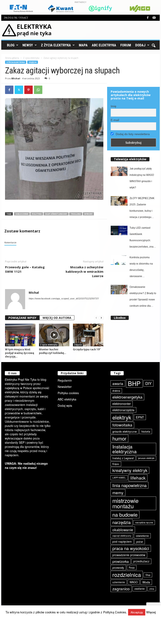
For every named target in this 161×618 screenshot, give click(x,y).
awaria (117, 383)
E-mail (115, 120)
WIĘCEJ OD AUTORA (57, 318)
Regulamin (65, 380)
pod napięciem (122, 541)
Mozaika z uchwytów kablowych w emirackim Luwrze (84, 271)
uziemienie (118, 582)
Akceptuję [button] (137, 612)
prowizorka (120, 561)
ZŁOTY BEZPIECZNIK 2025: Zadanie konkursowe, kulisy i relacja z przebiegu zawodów (142, 208)
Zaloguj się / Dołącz (16, 17)
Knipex (115, 463)
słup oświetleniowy (56, 214)
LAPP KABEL (119, 477)
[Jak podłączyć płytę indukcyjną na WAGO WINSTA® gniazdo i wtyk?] (119, 171)
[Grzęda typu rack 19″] (88, 335)
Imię (113, 106)
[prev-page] (96, 318)
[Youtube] (154, 18)
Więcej (151, 612)
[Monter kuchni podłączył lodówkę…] (54, 335)
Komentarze (10, 242)
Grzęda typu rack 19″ (87, 349)
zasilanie (139, 589)
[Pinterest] (28, 90)
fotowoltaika (122, 425)
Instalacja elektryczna (124, 449)
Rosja (132, 567)
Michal (16, 78)
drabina (116, 390)
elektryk (121, 417)
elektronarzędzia (123, 410)
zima (151, 588)
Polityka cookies (68, 393)
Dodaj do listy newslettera (132, 134)
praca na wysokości (130, 548)
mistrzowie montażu (125, 503)
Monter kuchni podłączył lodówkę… (52, 351)
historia (145, 431)
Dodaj (140, 45)
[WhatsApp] (38, 90)
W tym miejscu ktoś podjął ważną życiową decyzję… (19, 352)
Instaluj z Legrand (123, 458)
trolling (76, 214)
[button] (153, 45)
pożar (139, 542)
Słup (147, 574)
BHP (134, 383)
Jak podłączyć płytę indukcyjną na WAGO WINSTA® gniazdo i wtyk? (142, 178)
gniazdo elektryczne (124, 431)
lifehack (137, 478)
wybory (88, 214)
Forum (125, 45)
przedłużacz (141, 561)
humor (119, 438)
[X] (19, 90)
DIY (148, 383)
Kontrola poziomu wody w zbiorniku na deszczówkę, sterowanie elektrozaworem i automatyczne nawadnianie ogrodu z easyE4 (142, 267)
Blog (10, 45)
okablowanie (122, 529)
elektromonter (121, 403)
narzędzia (121, 522)
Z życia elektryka (56, 45)
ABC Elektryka (104, 45)
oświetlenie (142, 535)
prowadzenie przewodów (128, 555)
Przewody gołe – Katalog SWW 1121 (25, 269)
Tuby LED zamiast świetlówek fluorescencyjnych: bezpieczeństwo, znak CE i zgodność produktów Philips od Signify (142, 238)
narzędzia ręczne (144, 522)
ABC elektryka (67, 399)
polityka (37, 214)
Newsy (27, 45)
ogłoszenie (22, 214)
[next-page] (101, 318)
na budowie (125, 514)
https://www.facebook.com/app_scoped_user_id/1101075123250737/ (64, 298)
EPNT (140, 417)
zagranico (121, 588)
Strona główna (12, 57)
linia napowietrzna (129, 485)
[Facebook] (147, 18)
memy (117, 492)
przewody (118, 568)
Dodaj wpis (65, 405)
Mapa (83, 45)
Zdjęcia (32, 62)
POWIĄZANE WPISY (22, 318)
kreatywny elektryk (129, 470)
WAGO (134, 582)
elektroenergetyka (127, 397)
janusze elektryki (146, 458)
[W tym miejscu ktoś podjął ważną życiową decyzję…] (20, 335)
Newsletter (65, 387)
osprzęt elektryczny (121, 535)
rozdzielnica (126, 574)
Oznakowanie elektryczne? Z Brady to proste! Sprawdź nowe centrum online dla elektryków (143, 297)
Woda (146, 582)
